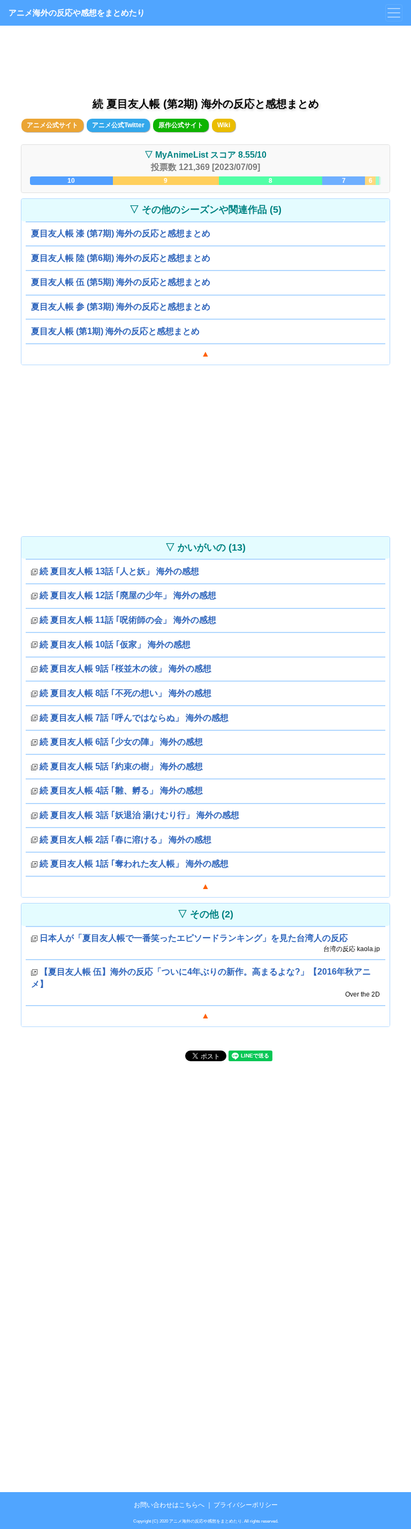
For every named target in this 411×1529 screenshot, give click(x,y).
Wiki (223, 125)
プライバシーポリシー (246, 1505)
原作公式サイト (180, 125)
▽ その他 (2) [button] (205, 914)
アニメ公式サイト (52, 125)
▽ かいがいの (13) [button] (205, 547)
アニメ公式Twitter (118, 125)
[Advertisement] (205, 59)
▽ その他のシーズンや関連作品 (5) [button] (205, 209)
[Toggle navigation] (393, 12)
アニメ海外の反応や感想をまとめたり (77, 12)
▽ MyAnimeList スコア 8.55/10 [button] (205, 154)
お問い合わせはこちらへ (169, 1505)
